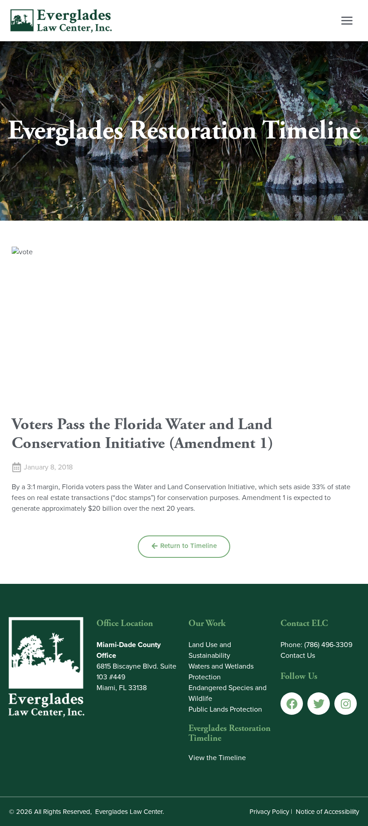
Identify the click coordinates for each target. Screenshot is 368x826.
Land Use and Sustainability (209, 650)
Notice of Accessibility (327, 812)
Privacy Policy (269, 812)
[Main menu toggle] (347, 21)
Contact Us (297, 655)
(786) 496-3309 (328, 644)
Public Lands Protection (225, 709)
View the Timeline (217, 757)
